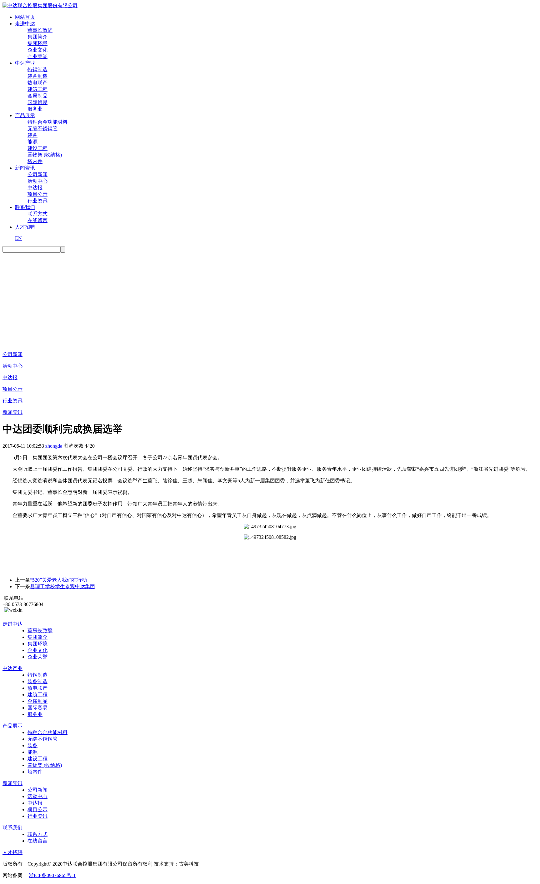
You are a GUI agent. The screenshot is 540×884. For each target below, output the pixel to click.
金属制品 (38, 95)
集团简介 (38, 36)
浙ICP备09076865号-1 (52, 875)
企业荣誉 (38, 56)
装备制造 (38, 76)
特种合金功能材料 (48, 122)
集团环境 (38, 43)
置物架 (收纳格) (45, 154)
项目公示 (38, 194)
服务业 (35, 109)
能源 (33, 141)
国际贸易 (38, 102)
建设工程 (38, 148)
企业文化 (38, 49)
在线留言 (38, 220)
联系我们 (25, 207)
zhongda (53, 446)
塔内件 (35, 161)
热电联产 (38, 82)
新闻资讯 (25, 168)
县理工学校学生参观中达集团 (62, 586)
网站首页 (25, 17)
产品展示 (25, 115)
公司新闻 (38, 174)
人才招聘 (25, 227)
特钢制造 (38, 69)
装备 (33, 135)
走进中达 (25, 23)
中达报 (35, 187)
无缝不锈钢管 (43, 128)
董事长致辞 (40, 30)
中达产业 (25, 63)
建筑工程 (38, 89)
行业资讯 (38, 200)
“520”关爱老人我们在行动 (58, 580)
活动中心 (38, 181)
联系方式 (38, 213)
